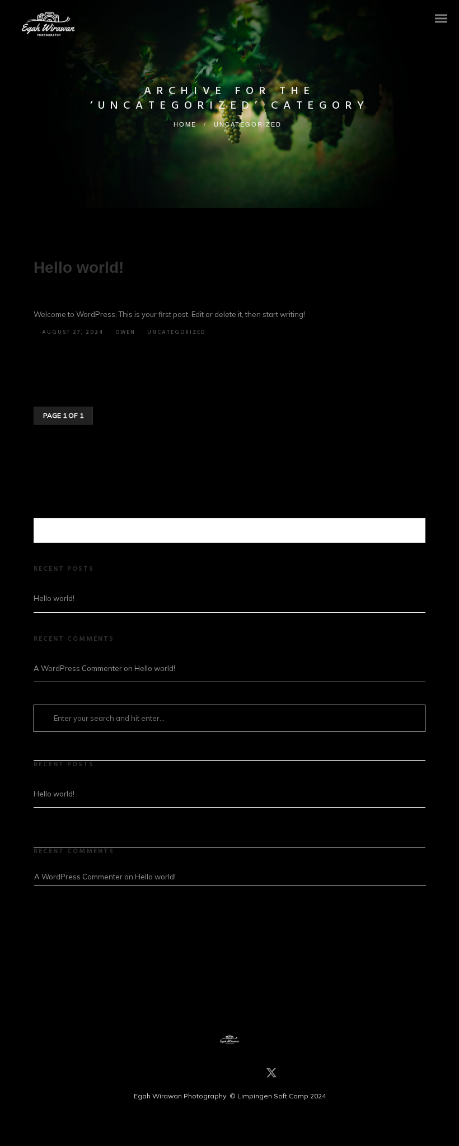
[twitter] (271, 1076)
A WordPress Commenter (78, 668)
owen (125, 332)
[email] (236, 1074)
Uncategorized (248, 123)
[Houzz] (186, 1074)
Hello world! (79, 267)
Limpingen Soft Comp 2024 (281, 1096)
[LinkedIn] (203, 1074)
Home (185, 123)
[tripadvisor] (220, 1074)
